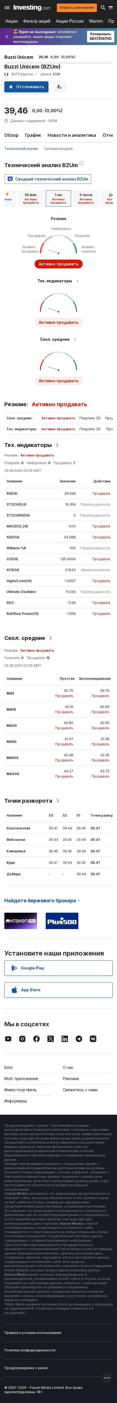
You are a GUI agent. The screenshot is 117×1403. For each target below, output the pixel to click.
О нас (68, 1067)
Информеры (15, 1101)
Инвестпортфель (20, 1089)
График (33, 135)
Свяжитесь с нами (80, 1089)
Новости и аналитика (72, 135)
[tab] (31, 198)
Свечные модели (58, 149)
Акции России (70, 21)
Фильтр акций (36, 21)
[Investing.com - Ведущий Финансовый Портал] (32, 7)
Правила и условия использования (32, 1333)
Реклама (71, 1078)
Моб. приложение (21, 1078)
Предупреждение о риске (26, 1368)
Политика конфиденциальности (30, 1350)
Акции (11, 21)
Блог (8, 1067)
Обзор (11, 135)
